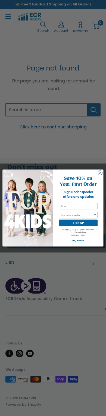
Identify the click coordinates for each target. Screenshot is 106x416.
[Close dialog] (100, 173)
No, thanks (78, 240)
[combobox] (77, 215)
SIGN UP (78, 223)
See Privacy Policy (78, 235)
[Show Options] (95, 215)
